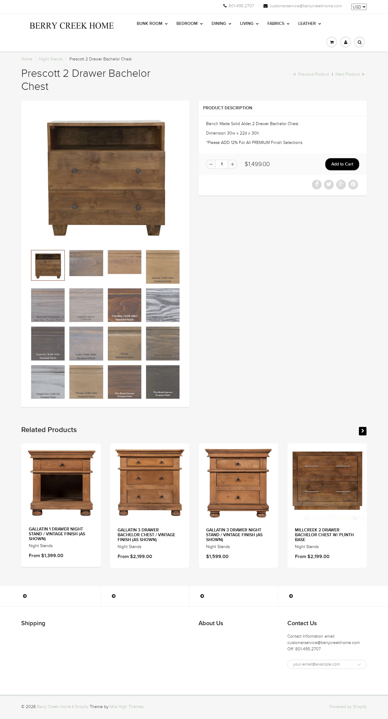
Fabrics (275, 24)
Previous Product (313, 74)
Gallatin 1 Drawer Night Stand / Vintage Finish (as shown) (57, 534)
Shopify (82, 706)
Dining (219, 24)
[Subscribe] (359, 665)
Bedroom (187, 24)
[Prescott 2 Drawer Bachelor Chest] (105, 176)
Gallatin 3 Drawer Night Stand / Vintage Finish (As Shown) (234, 535)
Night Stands (51, 59)
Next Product (348, 74)
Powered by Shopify (348, 706)
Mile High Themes (126, 706)
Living (246, 24)
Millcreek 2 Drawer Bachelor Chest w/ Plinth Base (324, 535)
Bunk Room (149, 24)
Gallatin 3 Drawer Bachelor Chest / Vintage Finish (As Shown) (146, 535)
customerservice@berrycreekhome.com (305, 6)
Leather (307, 24)
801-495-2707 (241, 6)
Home (26, 59)
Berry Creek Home (54, 706)
